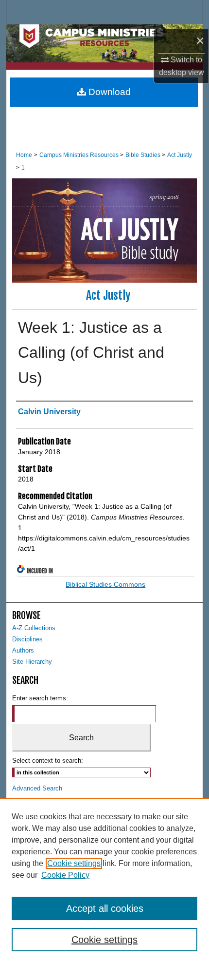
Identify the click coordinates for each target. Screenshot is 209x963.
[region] (104, 880)
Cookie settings (74, 863)
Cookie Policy (65, 875)
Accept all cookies (104, 908)
